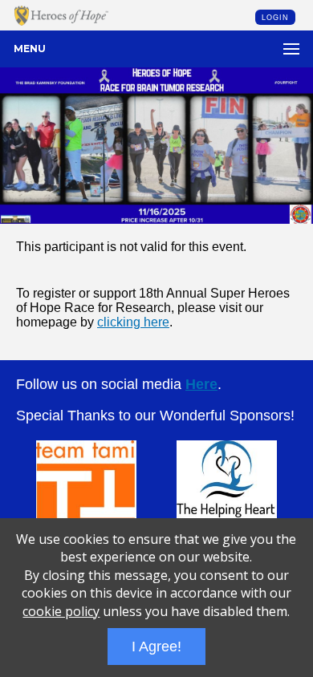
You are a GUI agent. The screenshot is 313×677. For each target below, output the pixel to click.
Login (275, 18)
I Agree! (156, 646)
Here (201, 384)
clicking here (133, 322)
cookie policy (61, 611)
